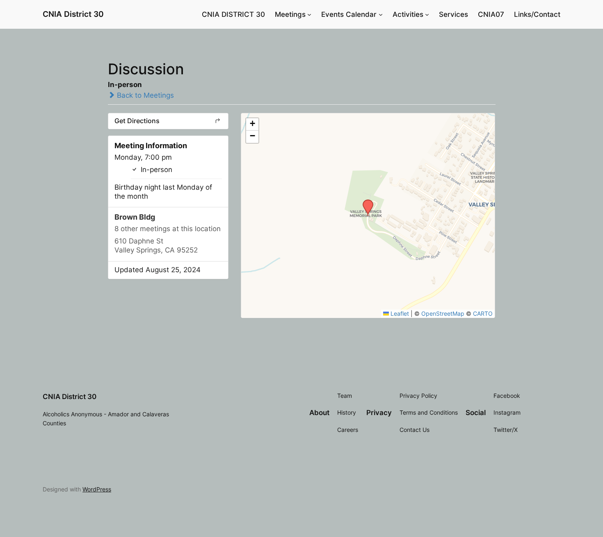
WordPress (96, 489)
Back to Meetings (144, 95)
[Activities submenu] (427, 14)
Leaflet (399, 313)
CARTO (483, 313)
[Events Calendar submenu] (381, 14)
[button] (365, 202)
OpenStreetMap (442, 313)
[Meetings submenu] (309, 14)
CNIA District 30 (73, 14)
